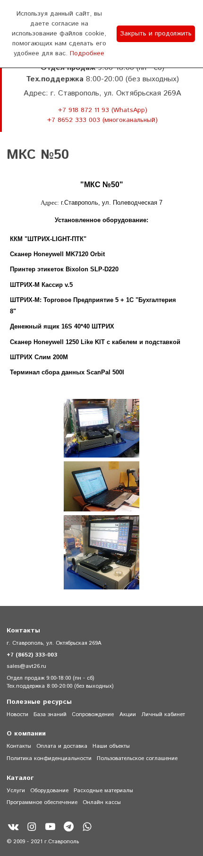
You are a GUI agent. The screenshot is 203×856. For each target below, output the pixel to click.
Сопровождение (93, 714)
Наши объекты (111, 746)
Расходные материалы (103, 791)
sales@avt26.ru (26, 666)
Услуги (16, 791)
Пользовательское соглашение (137, 758)
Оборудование (49, 791)
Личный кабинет (163, 714)
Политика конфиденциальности (49, 758)
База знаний (50, 714)
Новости (17, 714)
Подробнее (87, 53)
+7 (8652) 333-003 (32, 655)
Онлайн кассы (102, 802)
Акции (127, 714)
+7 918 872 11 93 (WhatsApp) (102, 110)
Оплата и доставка (61, 746)
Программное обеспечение (42, 802)
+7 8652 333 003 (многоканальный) (102, 120)
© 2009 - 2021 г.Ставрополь (43, 842)
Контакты (19, 746)
